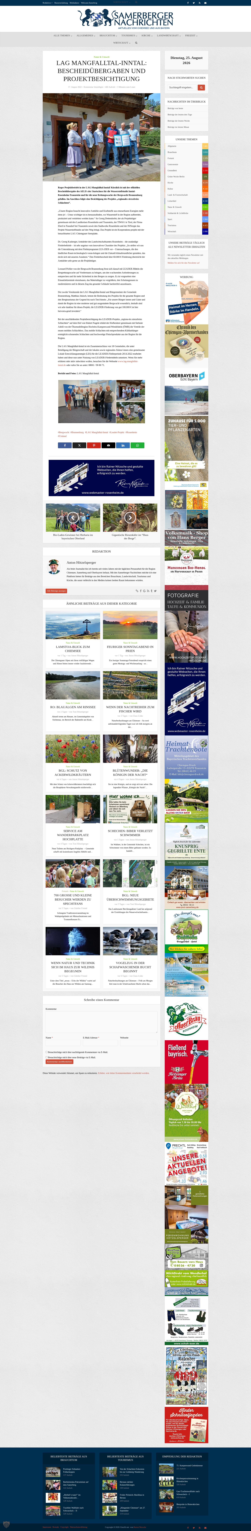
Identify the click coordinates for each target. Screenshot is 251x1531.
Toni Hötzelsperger (80, 712)
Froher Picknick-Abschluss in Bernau (132, 1496)
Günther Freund (80, 908)
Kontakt (56, 1527)
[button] (87, 401)
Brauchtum (107, 35)
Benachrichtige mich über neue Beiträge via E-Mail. (72, 1057)
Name (49, 1037)
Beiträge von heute (175, 108)
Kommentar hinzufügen (93, 87)
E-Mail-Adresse (91, 1037)
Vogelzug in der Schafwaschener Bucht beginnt (130, 967)
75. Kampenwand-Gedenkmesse (189, 1465)
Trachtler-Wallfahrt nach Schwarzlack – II (73, 1509)
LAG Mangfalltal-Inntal (97, 432)
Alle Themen (61, 35)
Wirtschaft (120, 43)
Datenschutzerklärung (78, 1527)
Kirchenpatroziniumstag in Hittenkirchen (187, 1480)
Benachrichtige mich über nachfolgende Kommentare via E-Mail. (78, 1052)
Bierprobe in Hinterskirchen (187, 1504)
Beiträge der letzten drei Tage (180, 115)
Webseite (124, 1037)
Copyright (64, 1527)
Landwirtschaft (168, 35)
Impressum (47, 1527)
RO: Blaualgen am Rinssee (73, 707)
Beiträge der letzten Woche (179, 121)
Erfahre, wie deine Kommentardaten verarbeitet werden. (123, 1073)
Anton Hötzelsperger (79, 656)
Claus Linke (138, 716)
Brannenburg (78, 432)
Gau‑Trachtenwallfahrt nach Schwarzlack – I (188, 1492)
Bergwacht (64, 432)
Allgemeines (85, 35)
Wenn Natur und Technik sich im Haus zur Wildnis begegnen (73, 967)
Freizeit (190, 35)
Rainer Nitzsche (140, 1527)
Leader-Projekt (117, 432)
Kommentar (51, 1009)
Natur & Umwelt (101, 57)
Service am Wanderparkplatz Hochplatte (73, 835)
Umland (63, 436)
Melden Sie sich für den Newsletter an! (184, 263)
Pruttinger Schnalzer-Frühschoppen (72, 1470)
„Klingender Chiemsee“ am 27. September (132, 1509)
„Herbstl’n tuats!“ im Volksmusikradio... (71, 1496)
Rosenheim (132, 432)
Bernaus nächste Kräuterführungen (127, 1483)
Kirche (146, 35)
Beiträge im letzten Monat (178, 127)
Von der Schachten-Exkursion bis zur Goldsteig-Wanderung (132, 1470)
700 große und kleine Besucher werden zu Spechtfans (73, 899)
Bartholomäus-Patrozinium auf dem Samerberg (75, 1483)
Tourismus (128, 35)
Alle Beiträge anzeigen (56, 591)
